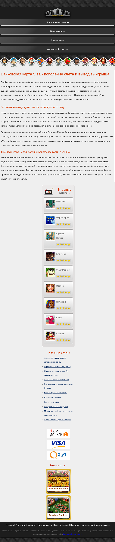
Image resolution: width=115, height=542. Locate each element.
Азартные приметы (52, 397)
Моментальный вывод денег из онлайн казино (58, 413)
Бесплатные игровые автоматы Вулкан (58, 386)
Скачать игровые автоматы (56, 380)
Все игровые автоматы (81, 525)
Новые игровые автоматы (55, 393)
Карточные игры (51, 402)
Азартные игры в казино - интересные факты (55, 360)
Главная (10, 525)
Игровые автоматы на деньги (57, 366)
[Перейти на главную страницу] (57, 13)
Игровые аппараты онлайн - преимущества (56, 373)
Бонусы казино (45, 525)
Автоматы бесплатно (26, 525)
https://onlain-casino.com (72, 534)
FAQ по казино (61, 525)
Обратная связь (101, 525)
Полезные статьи (58, 353)
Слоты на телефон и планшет (57, 420)
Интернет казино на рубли (56, 406)
